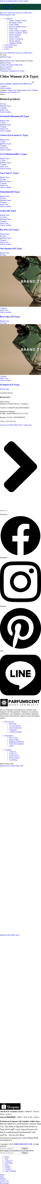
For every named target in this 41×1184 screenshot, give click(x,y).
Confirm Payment (15, 732)
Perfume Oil (15, 92)
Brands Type (10, 61)
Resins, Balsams (15, 35)
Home (2, 61)
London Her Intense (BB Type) (11, 65)
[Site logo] (8, 13)
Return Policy (14, 740)
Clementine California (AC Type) (12, 71)
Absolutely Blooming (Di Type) (14, 116)
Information (9, 736)
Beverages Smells (15, 23)
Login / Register (10, 1171)
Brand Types (26, 90)
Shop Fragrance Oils (7, 15)
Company (8, 750)
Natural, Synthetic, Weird (18, 33)
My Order (12, 724)
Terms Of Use (14, 756)
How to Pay (13, 738)
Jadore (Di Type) (8, 211)
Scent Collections (15, 728)
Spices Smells (14, 37)
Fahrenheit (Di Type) (10, 192)
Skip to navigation (7, 1)
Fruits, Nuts (13, 29)
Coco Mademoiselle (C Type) (13, 154)
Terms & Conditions (16, 744)
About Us (12, 752)
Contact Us (13, 754)
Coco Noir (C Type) (9, 173)
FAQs (11, 746)
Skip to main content (21, 1)
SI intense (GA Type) (9, 384)
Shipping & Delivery (16, 742)
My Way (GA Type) (9, 229)
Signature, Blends (15, 43)
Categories (13, 730)
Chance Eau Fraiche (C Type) (14, 135)
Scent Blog (13, 760)
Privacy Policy (14, 758)
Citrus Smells (14, 25)
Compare (8, 1169)
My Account (9, 722)
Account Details (15, 726)
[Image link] (10, 1109)
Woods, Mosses (14, 41)
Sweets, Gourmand (16, 39)
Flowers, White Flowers (17, 27)
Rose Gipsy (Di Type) (10, 316)
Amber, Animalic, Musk (17, 21)
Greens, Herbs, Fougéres (18, 31)
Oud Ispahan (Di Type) (11, 248)
